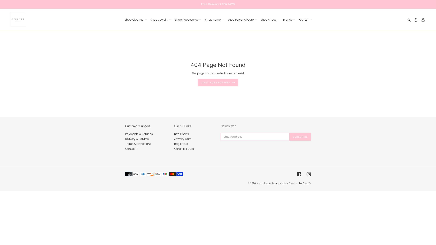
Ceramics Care (184, 149)
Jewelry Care (182, 139)
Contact (130, 149)
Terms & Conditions (138, 144)
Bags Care (181, 144)
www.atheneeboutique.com (272, 183)
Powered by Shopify (300, 183)
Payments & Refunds (139, 134)
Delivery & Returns (137, 139)
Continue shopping (215, 82)
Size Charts (181, 134)
